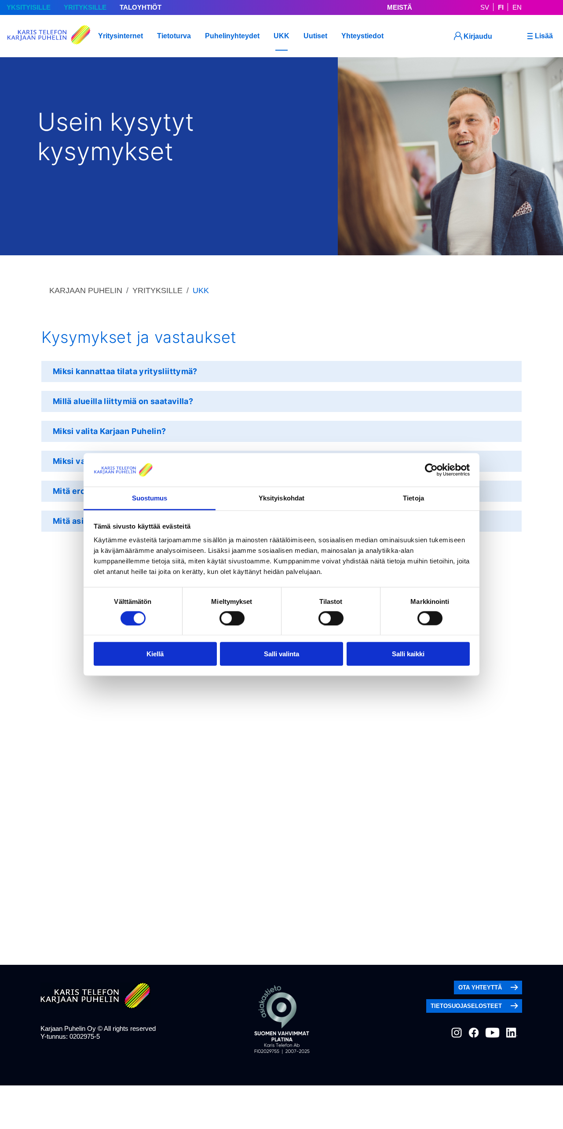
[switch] (232, 618)
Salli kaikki (408, 654)
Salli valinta (281, 654)
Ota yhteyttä (480, 987)
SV (484, 7)
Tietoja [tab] (413, 498)
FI (501, 7)
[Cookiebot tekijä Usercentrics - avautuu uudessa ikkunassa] (431, 469)
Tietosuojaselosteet (466, 1006)
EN (517, 7)
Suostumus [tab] (150, 498)
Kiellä (155, 654)
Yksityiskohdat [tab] (281, 498)
